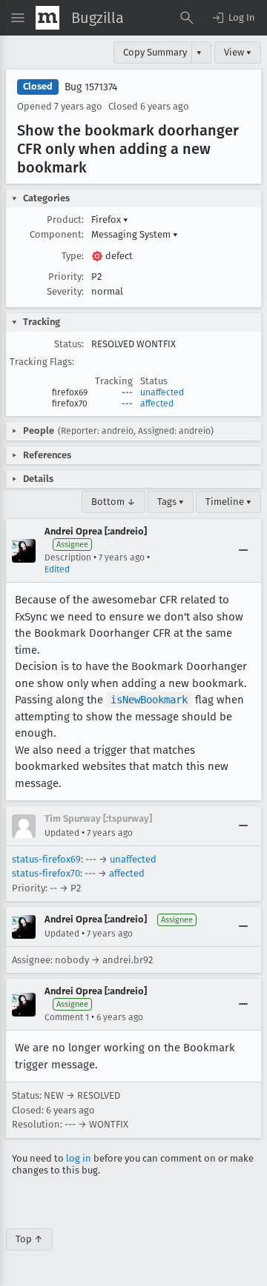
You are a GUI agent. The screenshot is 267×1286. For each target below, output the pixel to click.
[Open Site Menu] (18, 18)
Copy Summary (155, 52)
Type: (73, 255)
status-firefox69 (46, 859)
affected (157, 403)
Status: (69, 343)
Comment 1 (66, 1017)
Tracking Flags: (42, 361)
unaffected (162, 392)
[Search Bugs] (187, 18)
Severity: (65, 291)
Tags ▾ (170, 501)
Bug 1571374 (91, 87)
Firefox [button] (109, 219)
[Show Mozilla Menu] (47, 18)
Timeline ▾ (228, 501)
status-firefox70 (46, 873)
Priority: (66, 276)
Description (67, 557)
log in (78, 1158)
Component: (57, 234)
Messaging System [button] (134, 234)
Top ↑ (29, 1239)
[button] (233, 18)
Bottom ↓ (113, 501)
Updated (61, 833)
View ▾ (237, 52)
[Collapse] (243, 551)
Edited (57, 569)
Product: (65, 219)
